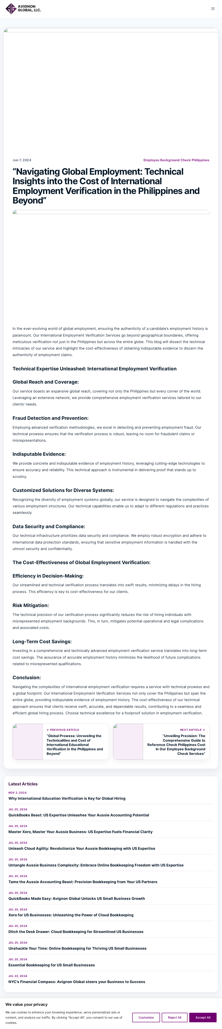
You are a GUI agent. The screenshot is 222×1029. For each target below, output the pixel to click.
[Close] (217, 1001)
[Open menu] (213, 8)
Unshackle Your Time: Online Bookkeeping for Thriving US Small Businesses (77, 948)
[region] (111, 1013)
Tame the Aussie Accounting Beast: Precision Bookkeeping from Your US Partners (82, 882)
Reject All (174, 1017)
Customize (146, 1017)
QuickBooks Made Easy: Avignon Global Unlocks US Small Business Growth (76, 898)
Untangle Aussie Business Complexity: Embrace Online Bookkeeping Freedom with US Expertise (96, 865)
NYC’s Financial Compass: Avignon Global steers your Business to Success (76, 982)
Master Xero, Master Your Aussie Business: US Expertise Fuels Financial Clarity (80, 832)
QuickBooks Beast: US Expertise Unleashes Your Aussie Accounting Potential (78, 815)
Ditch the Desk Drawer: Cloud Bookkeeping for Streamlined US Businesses (76, 932)
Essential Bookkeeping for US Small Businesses (51, 965)
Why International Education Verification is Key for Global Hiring (67, 798)
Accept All (203, 1017)
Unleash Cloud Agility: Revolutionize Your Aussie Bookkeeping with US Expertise (81, 848)
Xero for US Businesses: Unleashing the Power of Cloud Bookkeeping (71, 915)
